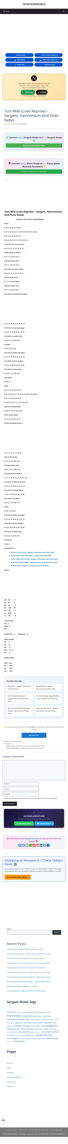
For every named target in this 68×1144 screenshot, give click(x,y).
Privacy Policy (11, 1082)
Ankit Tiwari (38, 1012)
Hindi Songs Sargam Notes (14, 741)
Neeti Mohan (44, 1029)
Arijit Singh (13, 1015)
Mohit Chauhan (27, 1029)
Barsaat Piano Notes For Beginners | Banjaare (22, 986)
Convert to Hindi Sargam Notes (34, 145)
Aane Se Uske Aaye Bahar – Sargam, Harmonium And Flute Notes (34, 562)
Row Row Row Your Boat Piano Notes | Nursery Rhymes (25, 958)
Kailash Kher (10, 1026)
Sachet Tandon (11, 1035)
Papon (32, 1032)
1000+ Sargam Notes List (48, 55)
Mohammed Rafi (13, 1029)
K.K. (54, 1022)
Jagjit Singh (19, 1023)
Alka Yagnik (29, 1012)
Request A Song (48, 64)
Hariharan (56, 1019)
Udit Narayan (52, 1038)
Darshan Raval (23, 1019)
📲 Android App (28, 92)
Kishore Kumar (22, 1025)
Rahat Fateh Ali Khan (50, 1032)
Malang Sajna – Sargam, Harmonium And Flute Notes (30, 566)
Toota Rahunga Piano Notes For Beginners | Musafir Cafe (26, 968)
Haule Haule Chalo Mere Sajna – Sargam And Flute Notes (31, 556)
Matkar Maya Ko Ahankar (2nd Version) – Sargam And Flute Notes (25, 746)
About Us (10, 1063)
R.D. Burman (38, 1032)
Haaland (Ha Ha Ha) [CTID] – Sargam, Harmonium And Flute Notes (29, 954)
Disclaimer (10, 1073)
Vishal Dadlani (10, 1041)
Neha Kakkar (53, 1029)
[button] (63, 11)
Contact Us (10, 1086)
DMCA (9, 1068)
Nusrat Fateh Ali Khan (12, 1032)
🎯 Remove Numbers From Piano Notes (34, 171)
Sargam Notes (19, 55)
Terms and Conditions (14, 1077)
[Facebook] (20, 845)
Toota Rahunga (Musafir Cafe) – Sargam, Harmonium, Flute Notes (29, 972)
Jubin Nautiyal (45, 1022)
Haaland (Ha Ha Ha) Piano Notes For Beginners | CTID (25, 949)
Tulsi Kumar (41, 1039)
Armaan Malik (26, 1016)
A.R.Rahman (12, 1012)
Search (9, 929)
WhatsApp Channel (25, 823)
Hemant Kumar (10, 1023)
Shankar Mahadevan (27, 1035)
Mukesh (37, 1029)
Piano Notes (19, 60)
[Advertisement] (34, 29)
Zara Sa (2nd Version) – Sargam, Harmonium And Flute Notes (32, 552)
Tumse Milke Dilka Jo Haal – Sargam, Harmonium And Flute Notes (34, 559)
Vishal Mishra (19, 1041)
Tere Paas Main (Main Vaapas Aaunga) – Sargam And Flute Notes (28, 982)
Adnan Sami (20, 1012)
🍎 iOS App (42, 92)
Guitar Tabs (19, 64)
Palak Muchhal (23, 1032)
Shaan (18, 1035)
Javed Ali (8, 743)
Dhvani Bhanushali (35, 1019)
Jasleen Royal (27, 1023)
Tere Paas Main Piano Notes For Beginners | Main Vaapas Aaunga (29, 977)
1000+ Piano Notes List (48, 60)
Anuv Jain (47, 1012)
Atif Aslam (11, 1019)
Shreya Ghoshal (44, 1034)
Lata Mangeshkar (49, 1025)
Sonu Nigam (12, 1038)
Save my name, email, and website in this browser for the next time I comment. (31, 798)
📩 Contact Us (34, 735)
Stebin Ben (21, 1038)
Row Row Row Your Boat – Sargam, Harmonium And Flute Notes (28, 963)
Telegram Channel (45, 823)
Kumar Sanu (35, 1026)
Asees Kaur (37, 1016)
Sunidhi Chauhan (30, 1039)
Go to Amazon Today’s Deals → (18, 877)
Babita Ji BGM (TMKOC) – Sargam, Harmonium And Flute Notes (24, 748)
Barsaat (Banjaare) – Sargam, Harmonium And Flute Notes (26, 991)
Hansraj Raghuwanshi (47, 1019)
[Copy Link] (44, 845)
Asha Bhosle (46, 1016)
